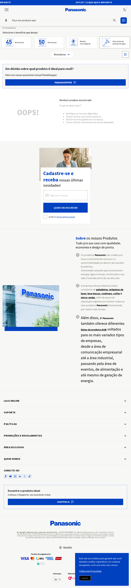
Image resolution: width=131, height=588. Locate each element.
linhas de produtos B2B (94, 329)
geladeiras (102, 289)
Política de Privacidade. (90, 571)
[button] (64, 20)
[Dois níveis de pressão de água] (115, 42)
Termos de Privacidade (65, 217)
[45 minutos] (16, 42)
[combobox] (64, 20)
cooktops (106, 293)
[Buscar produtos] (115, 20)
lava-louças (93, 293)
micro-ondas (88, 297)
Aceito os (62, 217)
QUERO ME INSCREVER (65, 207)
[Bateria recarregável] (82, 42)
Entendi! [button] (85, 578)
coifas (116, 293)
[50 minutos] (49, 42)
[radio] (125, 54)
